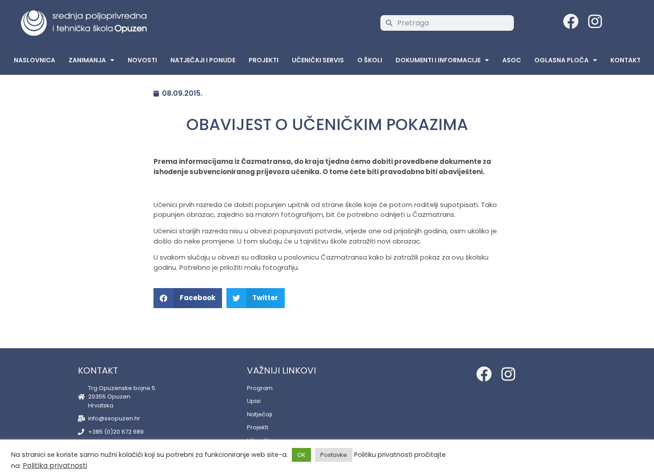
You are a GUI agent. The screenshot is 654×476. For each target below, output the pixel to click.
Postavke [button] (333, 455)
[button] (187, 298)
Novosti (142, 60)
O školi (369, 60)
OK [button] (301, 455)
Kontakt (625, 60)
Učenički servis (318, 60)
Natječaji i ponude (202, 60)
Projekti (264, 60)
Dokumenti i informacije (438, 60)
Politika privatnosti (55, 465)
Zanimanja (87, 60)
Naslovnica (34, 60)
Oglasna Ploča (561, 60)
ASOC (511, 60)
